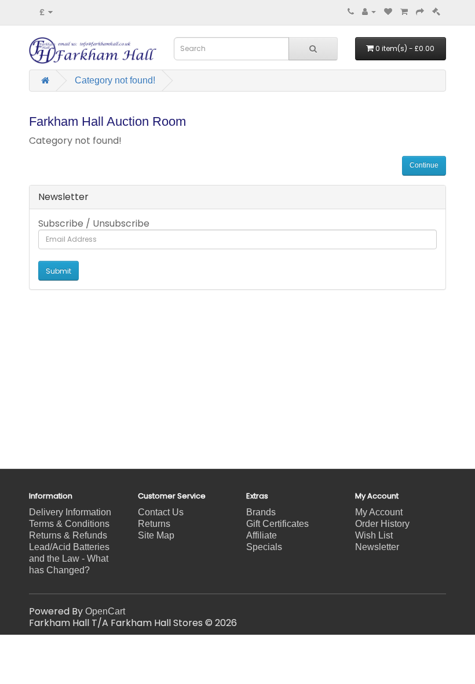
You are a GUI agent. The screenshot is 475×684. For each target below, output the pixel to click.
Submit (58, 271)
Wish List (374, 535)
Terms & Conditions (69, 524)
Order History (382, 524)
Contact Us (161, 512)
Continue (424, 165)
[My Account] (369, 11)
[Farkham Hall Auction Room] (436, 11)
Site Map (156, 535)
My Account (379, 512)
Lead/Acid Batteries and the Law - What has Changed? (69, 558)
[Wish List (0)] (388, 11)
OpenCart (105, 611)
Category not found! (115, 80)
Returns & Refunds (68, 535)
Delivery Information (70, 512)
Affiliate (261, 535)
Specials (264, 547)
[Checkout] (420, 11)
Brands (261, 512)
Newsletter (377, 547)
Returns (154, 524)
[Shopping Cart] (404, 11)
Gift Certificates (277, 524)
